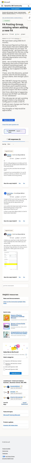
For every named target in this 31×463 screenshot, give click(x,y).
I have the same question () (10, 124)
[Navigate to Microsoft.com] (6, 2)
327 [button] (24, 397)
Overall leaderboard (24, 403)
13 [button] (20, 38)
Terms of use (5, 451)
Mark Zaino (17, 38)
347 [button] (17, 391)
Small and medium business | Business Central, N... (14, 13)
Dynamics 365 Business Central (13, 361)
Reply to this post (8, 120)
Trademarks (5, 453)
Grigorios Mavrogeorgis (16, 397)
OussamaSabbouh (15, 386)
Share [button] (18, 34)
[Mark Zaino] (5, 193)
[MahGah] (5, 155)
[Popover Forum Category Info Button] (26, 355)
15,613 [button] (14, 155)
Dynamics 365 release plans (10, 425)
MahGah (9, 155)
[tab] (13, 140)
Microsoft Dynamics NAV (11, 367)
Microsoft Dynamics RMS (11, 369)
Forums (15, 12)
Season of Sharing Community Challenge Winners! (17, 317)
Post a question (15, 8)
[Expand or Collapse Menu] (2, 5)
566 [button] (21, 386)
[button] (28, 6)
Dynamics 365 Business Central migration (13, 364)
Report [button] (23, 34)
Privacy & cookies (6, 448)
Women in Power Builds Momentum (18, 324)
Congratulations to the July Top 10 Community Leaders (19, 332)
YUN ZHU (12, 391)
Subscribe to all (16, 373)
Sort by (4, 144)
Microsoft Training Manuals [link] (11, 415)
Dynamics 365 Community (13, 6)
